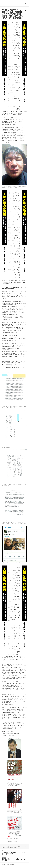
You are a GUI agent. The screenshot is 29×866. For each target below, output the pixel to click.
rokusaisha (13, 846)
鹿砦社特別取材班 (14, 847)
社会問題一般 (8, 847)
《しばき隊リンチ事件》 (21, 846)
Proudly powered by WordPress (8, 864)
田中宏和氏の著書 (16, 205)
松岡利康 (3, 847)
